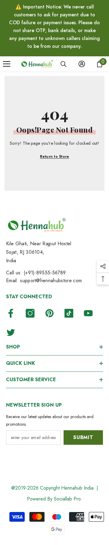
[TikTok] (69, 313)
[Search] (63, 64)
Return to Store (54, 156)
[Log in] (82, 64)
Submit (83, 437)
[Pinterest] (49, 313)
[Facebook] (10, 313)
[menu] (6, 64)
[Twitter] (10, 332)
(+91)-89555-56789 (45, 272)
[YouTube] (88, 313)
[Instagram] (30, 313)
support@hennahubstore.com (51, 280)
